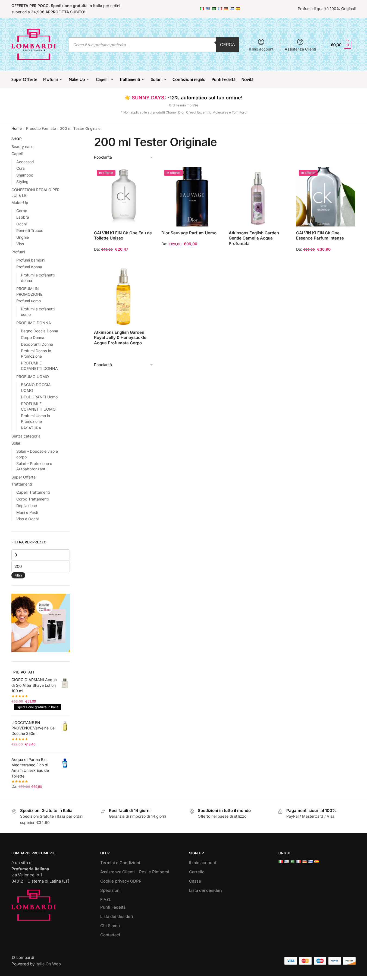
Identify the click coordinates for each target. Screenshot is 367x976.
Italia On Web (48, 963)
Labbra (22, 217)
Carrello (197, 871)
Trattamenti (21, 484)
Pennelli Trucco (29, 230)
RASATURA (31, 428)
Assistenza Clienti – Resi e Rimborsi (134, 871)
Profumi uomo (28, 300)
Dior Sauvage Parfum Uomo (189, 232)
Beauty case (22, 146)
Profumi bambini (30, 260)
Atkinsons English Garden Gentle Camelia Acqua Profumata (254, 238)
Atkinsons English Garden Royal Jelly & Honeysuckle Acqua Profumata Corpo (120, 337)
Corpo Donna (32, 337)
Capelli (17, 153)
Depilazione (26, 505)
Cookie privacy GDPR (121, 881)
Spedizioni (110, 890)
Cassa (195, 881)
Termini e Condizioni (120, 862)
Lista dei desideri (116, 916)
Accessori (25, 161)
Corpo (21, 210)
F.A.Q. (105, 899)
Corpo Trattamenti (32, 499)
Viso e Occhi (27, 519)
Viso (20, 243)
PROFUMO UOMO (32, 376)
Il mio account (261, 49)
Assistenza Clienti (300, 49)
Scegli (123, 260)
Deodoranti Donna (37, 344)
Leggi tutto (258, 260)
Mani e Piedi (27, 512)
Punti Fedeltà (113, 907)
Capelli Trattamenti (33, 492)
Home (16, 128)
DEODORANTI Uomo (39, 397)
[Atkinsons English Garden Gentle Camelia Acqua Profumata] (258, 196)
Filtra (18, 575)
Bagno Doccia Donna (39, 331)
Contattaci (110, 934)
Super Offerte (23, 477)
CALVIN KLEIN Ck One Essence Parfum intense (320, 235)
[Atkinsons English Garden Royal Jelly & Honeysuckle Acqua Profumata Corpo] (123, 296)
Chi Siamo (110, 925)
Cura (20, 168)
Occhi (21, 224)
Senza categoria (25, 436)
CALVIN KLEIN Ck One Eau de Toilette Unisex (123, 235)
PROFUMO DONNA (33, 322)
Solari (16, 443)
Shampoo (24, 175)
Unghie (22, 237)
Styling (22, 181)
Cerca (227, 44)
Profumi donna (29, 267)
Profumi (18, 252)
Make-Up (19, 202)
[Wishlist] (145, 175)
